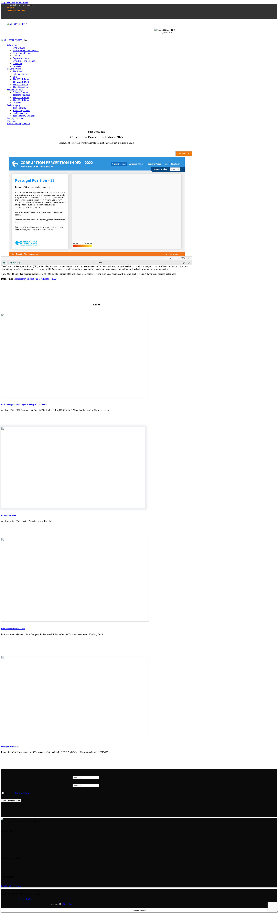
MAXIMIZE (184, 153)
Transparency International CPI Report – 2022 (35, 279)
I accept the (16, 793)
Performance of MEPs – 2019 (13, 629)
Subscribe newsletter (11, 800)
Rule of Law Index (8, 515)
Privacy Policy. (22, 793)
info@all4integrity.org (11, 886)
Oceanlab (67, 904)
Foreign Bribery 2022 (10, 746)
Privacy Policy (25, 899)
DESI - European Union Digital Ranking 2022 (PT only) (23, 404)
